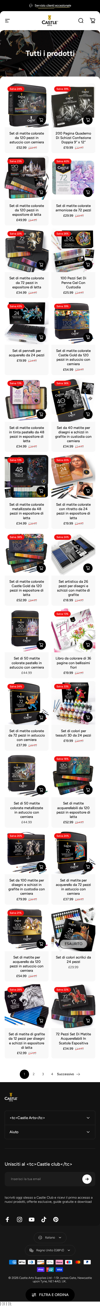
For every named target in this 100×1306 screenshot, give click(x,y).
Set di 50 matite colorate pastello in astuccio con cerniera (27, 662)
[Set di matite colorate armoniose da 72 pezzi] (73, 178)
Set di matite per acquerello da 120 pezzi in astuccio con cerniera (26, 964)
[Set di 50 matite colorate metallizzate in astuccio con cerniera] (27, 775)
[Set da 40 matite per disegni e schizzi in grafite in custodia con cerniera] (73, 400)
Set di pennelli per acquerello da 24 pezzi (26, 352)
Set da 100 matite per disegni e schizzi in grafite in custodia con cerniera (26, 887)
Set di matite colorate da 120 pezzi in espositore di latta (26, 210)
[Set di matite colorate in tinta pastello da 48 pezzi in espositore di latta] (27, 400)
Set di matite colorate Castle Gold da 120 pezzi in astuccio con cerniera (73, 357)
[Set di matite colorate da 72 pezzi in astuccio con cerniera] (27, 703)
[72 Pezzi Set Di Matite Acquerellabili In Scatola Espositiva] (73, 1006)
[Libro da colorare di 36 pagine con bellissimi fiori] (73, 630)
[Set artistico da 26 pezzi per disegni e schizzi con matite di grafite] (73, 554)
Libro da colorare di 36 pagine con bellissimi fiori (73, 662)
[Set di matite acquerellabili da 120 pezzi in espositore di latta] (73, 775)
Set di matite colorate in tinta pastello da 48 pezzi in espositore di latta (26, 434)
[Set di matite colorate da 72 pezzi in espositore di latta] (27, 250)
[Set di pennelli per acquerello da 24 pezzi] (27, 323)
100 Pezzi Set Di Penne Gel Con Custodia (73, 282)
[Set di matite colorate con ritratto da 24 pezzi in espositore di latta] (73, 477)
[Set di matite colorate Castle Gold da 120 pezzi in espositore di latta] (27, 554)
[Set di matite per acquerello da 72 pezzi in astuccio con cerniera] (73, 852)
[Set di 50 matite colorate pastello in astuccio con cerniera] (27, 630)
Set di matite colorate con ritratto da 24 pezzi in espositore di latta (73, 511)
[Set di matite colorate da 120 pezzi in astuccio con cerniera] (27, 105)
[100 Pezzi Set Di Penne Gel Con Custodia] (73, 250)
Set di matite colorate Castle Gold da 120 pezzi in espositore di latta (26, 588)
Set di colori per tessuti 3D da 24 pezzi (73, 733)
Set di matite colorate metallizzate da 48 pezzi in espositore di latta (26, 511)
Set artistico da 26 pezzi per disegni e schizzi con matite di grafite (73, 588)
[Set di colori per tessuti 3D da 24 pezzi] (73, 703)
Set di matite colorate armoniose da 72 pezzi (73, 207)
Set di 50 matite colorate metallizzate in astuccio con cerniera (26, 810)
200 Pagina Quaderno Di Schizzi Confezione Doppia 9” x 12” (73, 137)
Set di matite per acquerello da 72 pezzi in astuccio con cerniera (73, 887)
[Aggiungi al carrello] (41, 120)
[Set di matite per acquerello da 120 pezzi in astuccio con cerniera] (27, 929)
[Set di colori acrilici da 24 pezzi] (73, 929)
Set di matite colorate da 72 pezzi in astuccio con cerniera (26, 735)
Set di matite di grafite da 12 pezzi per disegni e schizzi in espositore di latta (27, 1040)
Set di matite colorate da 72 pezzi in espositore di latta (26, 282)
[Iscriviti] (87, 1179)
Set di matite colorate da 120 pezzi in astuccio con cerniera (26, 137)
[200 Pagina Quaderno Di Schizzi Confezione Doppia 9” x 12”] (73, 105)
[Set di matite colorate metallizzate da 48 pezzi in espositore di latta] (27, 477)
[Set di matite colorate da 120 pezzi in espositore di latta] (27, 178)
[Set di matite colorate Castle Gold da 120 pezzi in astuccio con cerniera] (73, 323)
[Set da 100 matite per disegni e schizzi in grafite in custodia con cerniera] (27, 852)
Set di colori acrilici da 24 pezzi (73, 959)
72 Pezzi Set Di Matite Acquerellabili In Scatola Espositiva (73, 1038)
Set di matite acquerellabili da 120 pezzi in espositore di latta (73, 810)
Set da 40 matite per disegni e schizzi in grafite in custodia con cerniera (73, 434)
